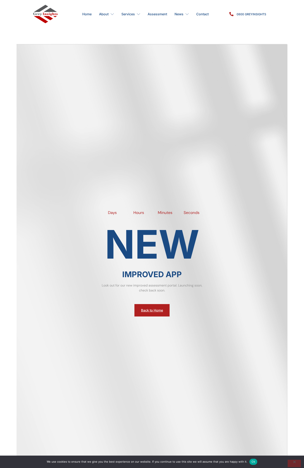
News (179, 14)
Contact (202, 14)
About (104, 14)
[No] (294, 463)
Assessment (157, 14)
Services (128, 14)
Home (87, 14)
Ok (253, 461)
